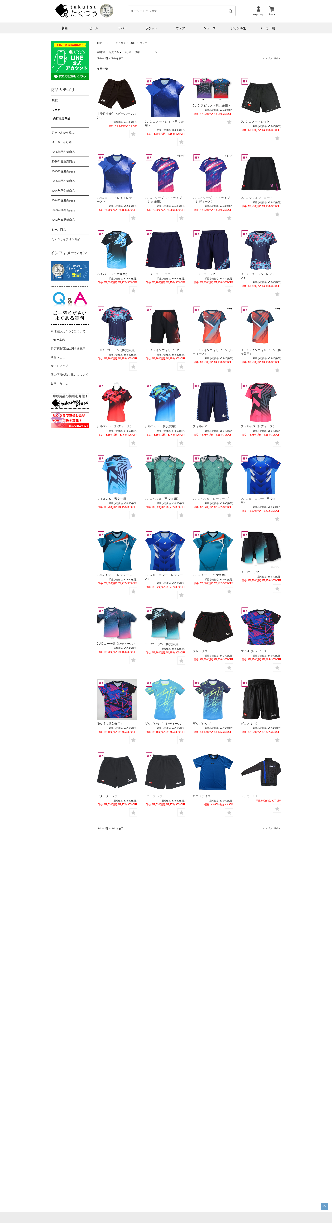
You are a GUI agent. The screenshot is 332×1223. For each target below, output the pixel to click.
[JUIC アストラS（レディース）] (261, 250)
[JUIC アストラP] (213, 250)
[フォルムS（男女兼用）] (117, 474)
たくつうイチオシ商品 (65, 239)
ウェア (180, 28)
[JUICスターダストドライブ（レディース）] (213, 173)
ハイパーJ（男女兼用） (113, 274)
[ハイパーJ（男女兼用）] (117, 250)
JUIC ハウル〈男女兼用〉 (162, 498)
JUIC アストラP (204, 274)
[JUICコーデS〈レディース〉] (117, 623)
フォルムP (200, 426)
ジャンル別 (238, 28)
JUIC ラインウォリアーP (162, 350)
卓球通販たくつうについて (68, 331)
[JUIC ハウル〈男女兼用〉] (165, 474)
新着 (65, 28)
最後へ (277, 58)
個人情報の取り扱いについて (69, 374)
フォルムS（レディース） (258, 426)
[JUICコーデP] (261, 549)
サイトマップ (59, 365)
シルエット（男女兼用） (161, 426)
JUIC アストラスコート (161, 274)
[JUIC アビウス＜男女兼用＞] (213, 89)
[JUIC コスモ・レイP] (261, 97)
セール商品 (58, 229)
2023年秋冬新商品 (63, 210)
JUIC (133, 43)
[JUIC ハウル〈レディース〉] (213, 474)
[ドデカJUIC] (261, 772)
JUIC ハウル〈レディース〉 (212, 498)
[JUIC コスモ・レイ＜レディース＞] (117, 173)
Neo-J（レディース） (255, 651)
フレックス (200, 651)
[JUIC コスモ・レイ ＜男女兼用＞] (165, 97)
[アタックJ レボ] (117, 772)
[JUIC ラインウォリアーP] (165, 326)
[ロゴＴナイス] (213, 772)
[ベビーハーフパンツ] (117, 93)
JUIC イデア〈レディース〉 (116, 575)
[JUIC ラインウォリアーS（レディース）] (213, 326)
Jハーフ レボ (154, 796)
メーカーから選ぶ (116, 43)
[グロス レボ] (261, 699)
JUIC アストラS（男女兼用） (117, 350)
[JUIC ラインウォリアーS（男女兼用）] (261, 326)
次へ (270, 58)
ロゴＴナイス (202, 796)
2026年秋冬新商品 (63, 151)
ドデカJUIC (249, 796)
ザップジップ (202, 723)
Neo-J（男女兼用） (110, 723)
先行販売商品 (61, 118)
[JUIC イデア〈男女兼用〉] (213, 551)
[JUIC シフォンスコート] (261, 173)
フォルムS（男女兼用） (113, 498)
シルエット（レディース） (115, 426)
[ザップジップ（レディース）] (165, 699)
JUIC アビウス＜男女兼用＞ (212, 105)
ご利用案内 (58, 340)
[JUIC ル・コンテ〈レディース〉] (165, 551)
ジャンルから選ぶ (63, 132)
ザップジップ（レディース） (164, 723)
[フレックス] (213, 627)
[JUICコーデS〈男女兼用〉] (165, 623)
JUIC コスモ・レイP (255, 121)
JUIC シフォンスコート (257, 197)
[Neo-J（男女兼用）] (117, 699)
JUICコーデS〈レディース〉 (116, 643)
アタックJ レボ (107, 796)
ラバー (122, 28)
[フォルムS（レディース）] (261, 402)
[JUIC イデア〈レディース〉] (117, 551)
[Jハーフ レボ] (165, 772)
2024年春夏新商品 (63, 200)
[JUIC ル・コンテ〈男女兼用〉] (261, 474)
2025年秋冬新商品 (63, 180)
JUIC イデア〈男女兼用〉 (210, 575)
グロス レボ (249, 723)
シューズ (209, 28)
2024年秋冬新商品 (63, 190)
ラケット (151, 28)
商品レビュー (59, 357)
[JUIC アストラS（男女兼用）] (117, 326)
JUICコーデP (250, 572)
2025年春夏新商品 (63, 171)
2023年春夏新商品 (63, 219)
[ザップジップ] (213, 699)
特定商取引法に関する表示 (68, 348)
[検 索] (230, 11)
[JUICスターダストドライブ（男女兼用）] (165, 173)
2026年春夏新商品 (63, 161)
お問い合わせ (59, 383)
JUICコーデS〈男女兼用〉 (163, 644)
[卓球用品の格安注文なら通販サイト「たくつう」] (77, 16)
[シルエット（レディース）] (117, 402)
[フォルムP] (213, 402)
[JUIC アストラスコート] (165, 250)
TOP (99, 43)
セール (93, 28)
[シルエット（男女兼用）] (165, 402)
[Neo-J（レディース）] (261, 627)
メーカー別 (267, 28)
